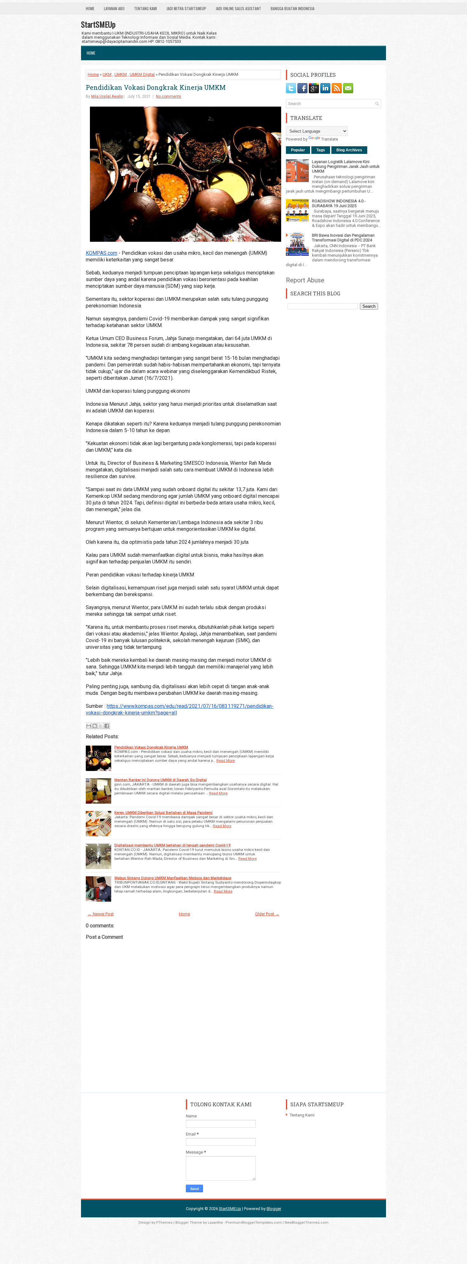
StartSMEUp (98, 24)
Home (90, 8)
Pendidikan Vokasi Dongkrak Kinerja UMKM (156, 87)
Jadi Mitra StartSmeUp (186, 8)
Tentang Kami (145, 8)
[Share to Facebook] (107, 726)
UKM (107, 74)
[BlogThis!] (94, 726)
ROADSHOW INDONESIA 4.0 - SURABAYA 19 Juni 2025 (339, 203)
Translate (329, 139)
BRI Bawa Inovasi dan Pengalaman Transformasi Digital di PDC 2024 (343, 237)
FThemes (164, 1223)
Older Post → (267, 914)
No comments (168, 96)
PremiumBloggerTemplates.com (254, 1223)
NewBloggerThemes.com (306, 1223)
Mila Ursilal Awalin (107, 96)
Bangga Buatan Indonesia (293, 8)
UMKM (120, 74)
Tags (320, 150)
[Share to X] (101, 726)
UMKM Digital (142, 74)
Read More (225, 760)
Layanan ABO (114, 8)
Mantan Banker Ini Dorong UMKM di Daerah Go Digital (160, 780)
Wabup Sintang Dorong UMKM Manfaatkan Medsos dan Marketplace (172, 878)
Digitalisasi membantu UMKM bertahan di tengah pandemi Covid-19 (172, 845)
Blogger (274, 1208)
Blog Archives (349, 150)
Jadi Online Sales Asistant (238, 8)
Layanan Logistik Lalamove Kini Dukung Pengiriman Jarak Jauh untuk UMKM (346, 166)
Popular (298, 150)
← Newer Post (101, 914)
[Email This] (88, 726)
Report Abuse (305, 280)
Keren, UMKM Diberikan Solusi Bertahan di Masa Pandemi (163, 812)
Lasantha (215, 1223)
